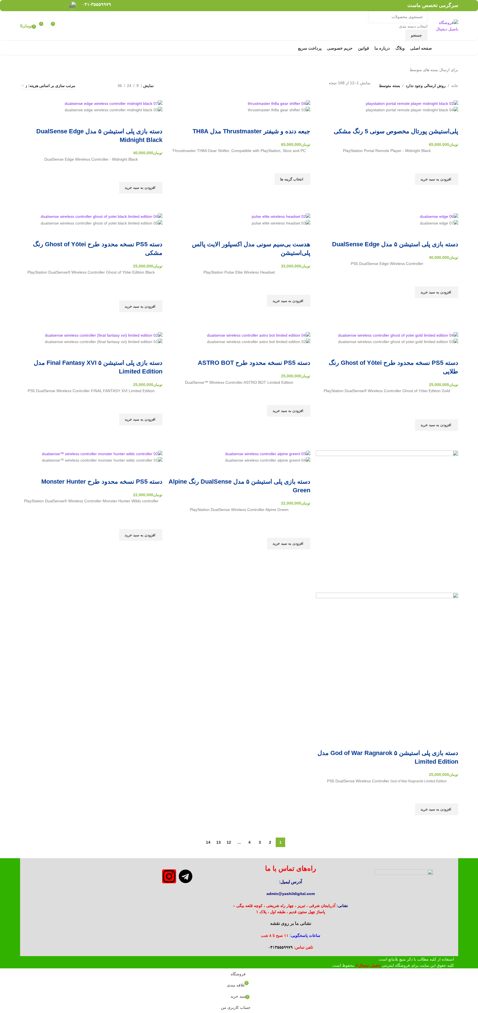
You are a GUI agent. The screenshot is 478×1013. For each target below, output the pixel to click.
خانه (454, 85)
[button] (436, 179)
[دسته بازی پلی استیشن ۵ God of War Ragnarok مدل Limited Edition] (387, 521)
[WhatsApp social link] (30, 5)
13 (218, 842)
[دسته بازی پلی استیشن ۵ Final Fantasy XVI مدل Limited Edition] (103, 334)
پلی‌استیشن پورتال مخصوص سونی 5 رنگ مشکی (396, 131)
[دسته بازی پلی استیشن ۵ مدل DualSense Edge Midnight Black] (113, 103)
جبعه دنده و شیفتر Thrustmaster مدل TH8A (251, 131)
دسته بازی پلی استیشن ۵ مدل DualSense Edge (395, 244)
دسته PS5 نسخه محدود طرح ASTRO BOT (254, 362)
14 (208, 842)
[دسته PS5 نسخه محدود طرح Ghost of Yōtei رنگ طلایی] (398, 334)
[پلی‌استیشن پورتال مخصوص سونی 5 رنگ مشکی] (412, 103)
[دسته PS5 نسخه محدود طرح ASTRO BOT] (258, 334)
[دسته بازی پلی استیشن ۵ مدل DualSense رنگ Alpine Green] (267, 453)
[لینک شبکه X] (51, 5)
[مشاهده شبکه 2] (104, 85)
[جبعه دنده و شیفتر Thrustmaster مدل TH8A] (279, 103)
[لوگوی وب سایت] (444, 25)
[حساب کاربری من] (66, 26)
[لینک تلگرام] (23, 5)
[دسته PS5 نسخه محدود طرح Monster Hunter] (102, 453)
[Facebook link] (58, 5)
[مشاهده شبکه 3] (95, 85)
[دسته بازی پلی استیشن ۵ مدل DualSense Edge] (439, 216)
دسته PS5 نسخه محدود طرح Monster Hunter (101, 481)
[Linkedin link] (37, 5)
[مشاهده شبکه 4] (87, 85)
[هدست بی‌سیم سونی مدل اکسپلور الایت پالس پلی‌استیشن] (281, 216)
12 (229, 842)
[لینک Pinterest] (44, 5)
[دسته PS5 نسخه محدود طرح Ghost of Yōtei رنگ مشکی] (101, 216)
